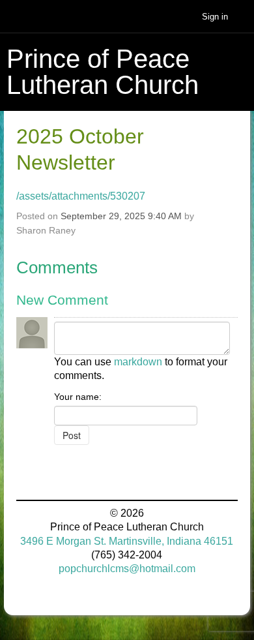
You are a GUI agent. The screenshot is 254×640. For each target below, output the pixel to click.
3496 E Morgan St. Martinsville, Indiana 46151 (126, 541)
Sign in (215, 17)
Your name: (78, 396)
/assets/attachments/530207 (80, 196)
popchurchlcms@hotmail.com (127, 568)
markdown (138, 361)
